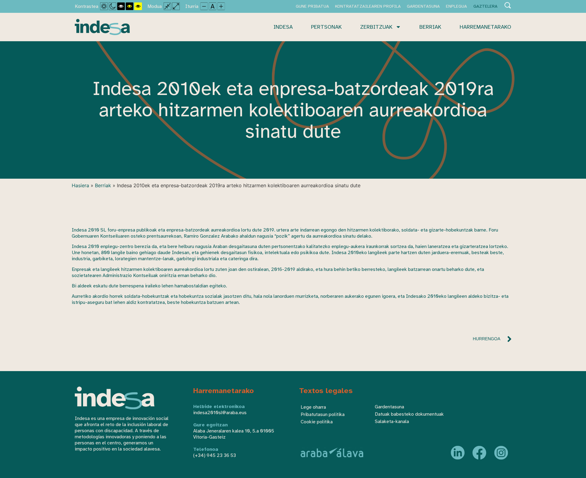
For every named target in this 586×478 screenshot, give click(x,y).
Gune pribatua (312, 6)
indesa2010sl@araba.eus (220, 413)
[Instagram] (501, 453)
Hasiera (80, 185)
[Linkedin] (458, 453)
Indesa (283, 27)
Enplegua (456, 6)
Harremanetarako (485, 27)
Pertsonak (326, 27)
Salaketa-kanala (392, 421)
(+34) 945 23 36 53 (214, 455)
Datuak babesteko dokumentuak (409, 414)
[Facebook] (479, 453)
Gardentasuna (423, 6)
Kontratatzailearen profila (368, 6)
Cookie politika (317, 422)
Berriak (430, 27)
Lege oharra (313, 407)
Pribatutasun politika (323, 414)
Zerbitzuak (376, 27)
